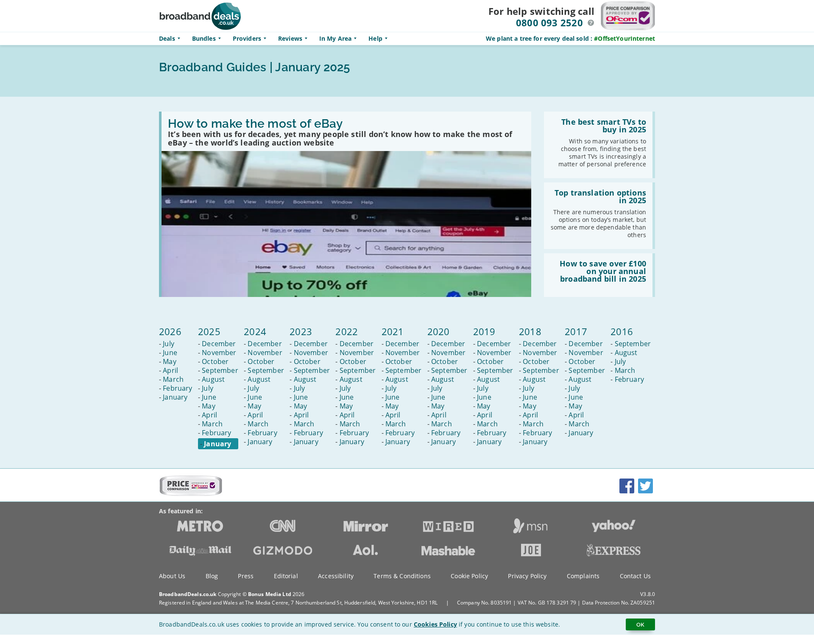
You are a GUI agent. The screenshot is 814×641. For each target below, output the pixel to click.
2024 (255, 331)
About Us (172, 576)
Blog (212, 576)
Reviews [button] (290, 38)
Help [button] (375, 38)
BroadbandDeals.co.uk (187, 594)
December (219, 343)
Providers (247, 38)
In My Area (335, 38)
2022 (346, 331)
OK (640, 624)
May (169, 361)
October (215, 361)
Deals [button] (167, 38)
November (219, 352)
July (168, 343)
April (170, 370)
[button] (591, 23)
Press (246, 576)
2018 (530, 331)
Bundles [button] (204, 38)
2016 (621, 331)
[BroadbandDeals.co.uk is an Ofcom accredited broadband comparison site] (191, 493)
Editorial (286, 576)
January (175, 397)
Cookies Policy (435, 624)
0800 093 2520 (549, 22)
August (213, 379)
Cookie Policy (469, 576)
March (173, 379)
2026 (170, 331)
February (177, 388)
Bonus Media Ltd (269, 594)
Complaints (583, 576)
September (220, 370)
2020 (438, 331)
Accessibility (336, 576)
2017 (576, 331)
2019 (484, 331)
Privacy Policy (527, 576)
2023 (301, 331)
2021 (393, 331)
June (170, 352)
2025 (209, 331)
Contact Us (635, 576)
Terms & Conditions (402, 576)
